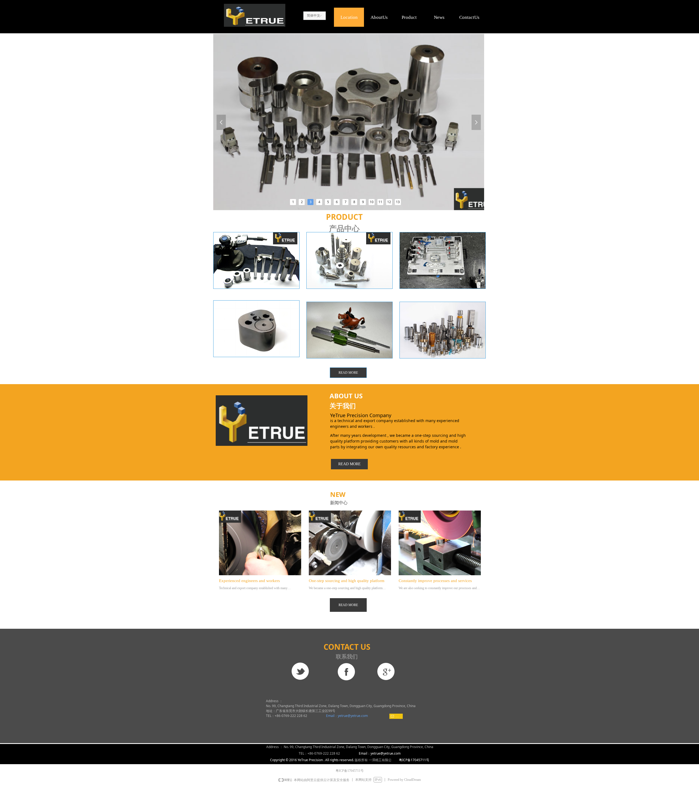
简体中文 (313, 15)
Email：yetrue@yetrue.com (346, 715)
